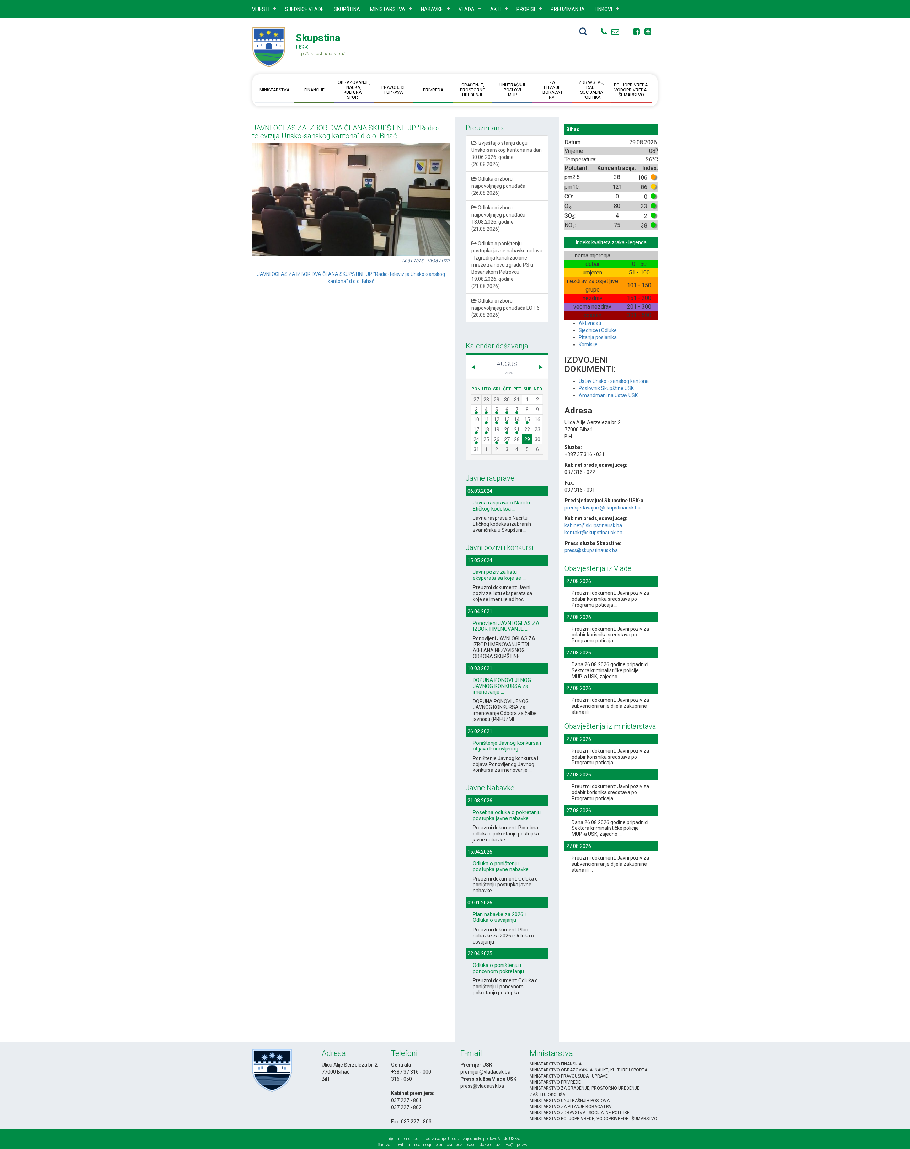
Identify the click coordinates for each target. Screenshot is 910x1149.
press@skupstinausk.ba (591, 550)
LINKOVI (603, 9)
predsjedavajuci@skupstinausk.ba (602, 508)
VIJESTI (260, 9)
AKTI (495, 9)
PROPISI (525, 9)
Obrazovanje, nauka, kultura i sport (354, 90)
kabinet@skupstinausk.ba (593, 525)
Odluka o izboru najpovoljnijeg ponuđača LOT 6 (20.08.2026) (505, 308)
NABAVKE (432, 9)
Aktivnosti (590, 323)
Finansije (314, 89)
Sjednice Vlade (304, 9)
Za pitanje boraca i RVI (552, 90)
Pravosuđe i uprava (393, 90)
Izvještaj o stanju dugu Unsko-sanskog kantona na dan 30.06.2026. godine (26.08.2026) (506, 153)
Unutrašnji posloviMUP (512, 89)
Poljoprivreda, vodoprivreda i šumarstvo (631, 89)
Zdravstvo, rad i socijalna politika (591, 90)
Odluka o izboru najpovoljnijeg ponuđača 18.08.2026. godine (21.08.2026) (498, 218)
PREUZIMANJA (568, 9)
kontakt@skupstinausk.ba (593, 532)
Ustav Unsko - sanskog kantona (614, 381)
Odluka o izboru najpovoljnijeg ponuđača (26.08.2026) (498, 186)
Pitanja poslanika (598, 337)
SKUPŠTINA (347, 9)
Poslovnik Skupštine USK (606, 388)
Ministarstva (387, 9)
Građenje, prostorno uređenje (473, 89)
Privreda (433, 89)
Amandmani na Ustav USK (608, 395)
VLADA (467, 9)
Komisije (588, 344)
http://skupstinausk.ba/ (320, 53)
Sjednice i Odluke (598, 330)
